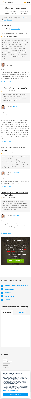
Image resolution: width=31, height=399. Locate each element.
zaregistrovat (8, 20)
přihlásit (24, 18)
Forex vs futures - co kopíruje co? (14, 34)
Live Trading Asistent (7, 361)
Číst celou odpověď (6, 82)
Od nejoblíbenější (15, 29)
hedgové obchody (9, 296)
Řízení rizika (8, 292)
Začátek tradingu (9, 289)
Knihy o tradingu (6, 356)
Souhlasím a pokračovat (15, 394)
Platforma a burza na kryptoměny (14, 88)
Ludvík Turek (15, 64)
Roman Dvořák (16, 172)
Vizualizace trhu (6, 363)
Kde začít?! (8, 299)
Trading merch (6, 367)
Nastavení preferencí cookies (10, 390)
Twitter (21, 312)
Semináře (5, 359)
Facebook (8, 312)
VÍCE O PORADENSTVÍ (15, 260)
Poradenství (5, 365)
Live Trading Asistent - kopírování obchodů (16, 285)
